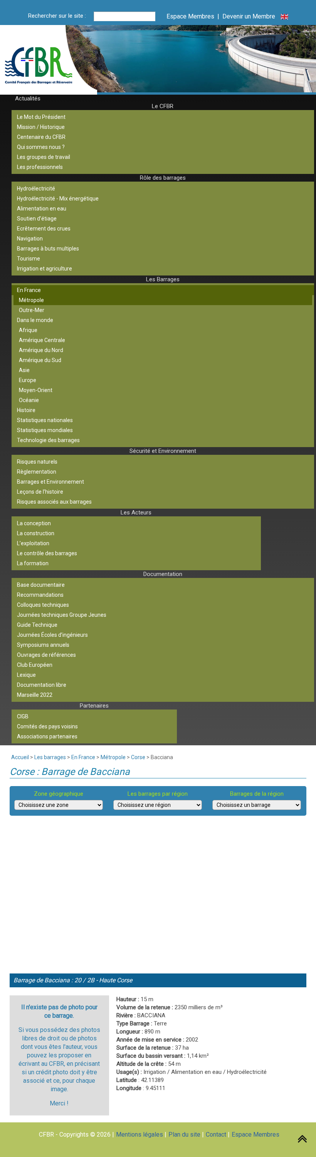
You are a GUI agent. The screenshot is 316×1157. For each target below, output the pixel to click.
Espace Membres (190, 16)
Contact (216, 1134)
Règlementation (36, 472)
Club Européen (34, 665)
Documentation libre (41, 685)
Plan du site (184, 1134)
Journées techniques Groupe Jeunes (61, 615)
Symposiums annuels (43, 645)
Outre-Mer (31, 310)
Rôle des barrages (163, 177)
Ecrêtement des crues (44, 228)
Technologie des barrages (48, 440)
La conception (34, 523)
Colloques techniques (43, 605)
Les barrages (50, 757)
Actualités (27, 98)
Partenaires (94, 705)
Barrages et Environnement (50, 482)
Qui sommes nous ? (41, 147)
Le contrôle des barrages (47, 553)
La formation (33, 563)
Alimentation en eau (41, 208)
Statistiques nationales (45, 420)
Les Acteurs (136, 512)
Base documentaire (41, 585)
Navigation (30, 238)
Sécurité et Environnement (162, 450)
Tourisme (28, 258)
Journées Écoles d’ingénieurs (52, 635)
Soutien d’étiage (37, 218)
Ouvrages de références (46, 655)
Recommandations (40, 595)
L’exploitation (33, 543)
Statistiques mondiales (45, 430)
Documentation (162, 574)
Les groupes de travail (43, 157)
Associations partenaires (47, 736)
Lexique (26, 675)
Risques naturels (37, 462)
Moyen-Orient (35, 390)
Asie (24, 370)
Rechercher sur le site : (57, 15)
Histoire (26, 410)
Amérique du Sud (40, 360)
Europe (27, 380)
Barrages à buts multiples (48, 248)
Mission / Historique (41, 127)
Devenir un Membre (248, 16)
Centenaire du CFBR (41, 137)
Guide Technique (37, 625)
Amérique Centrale (42, 340)
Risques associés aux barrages (54, 502)
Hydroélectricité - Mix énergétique (58, 198)
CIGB (23, 716)
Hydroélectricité (36, 188)
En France (29, 290)
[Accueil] (55, 61)
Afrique (28, 330)
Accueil (20, 757)
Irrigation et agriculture (44, 268)
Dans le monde (35, 320)
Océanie (29, 400)
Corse (138, 757)
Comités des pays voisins (47, 726)
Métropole (31, 300)
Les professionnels (40, 167)
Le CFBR (162, 106)
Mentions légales (139, 1134)
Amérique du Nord (41, 350)
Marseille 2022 (34, 695)
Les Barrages (163, 279)
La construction (35, 533)
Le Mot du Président (41, 117)
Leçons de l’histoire (40, 492)
